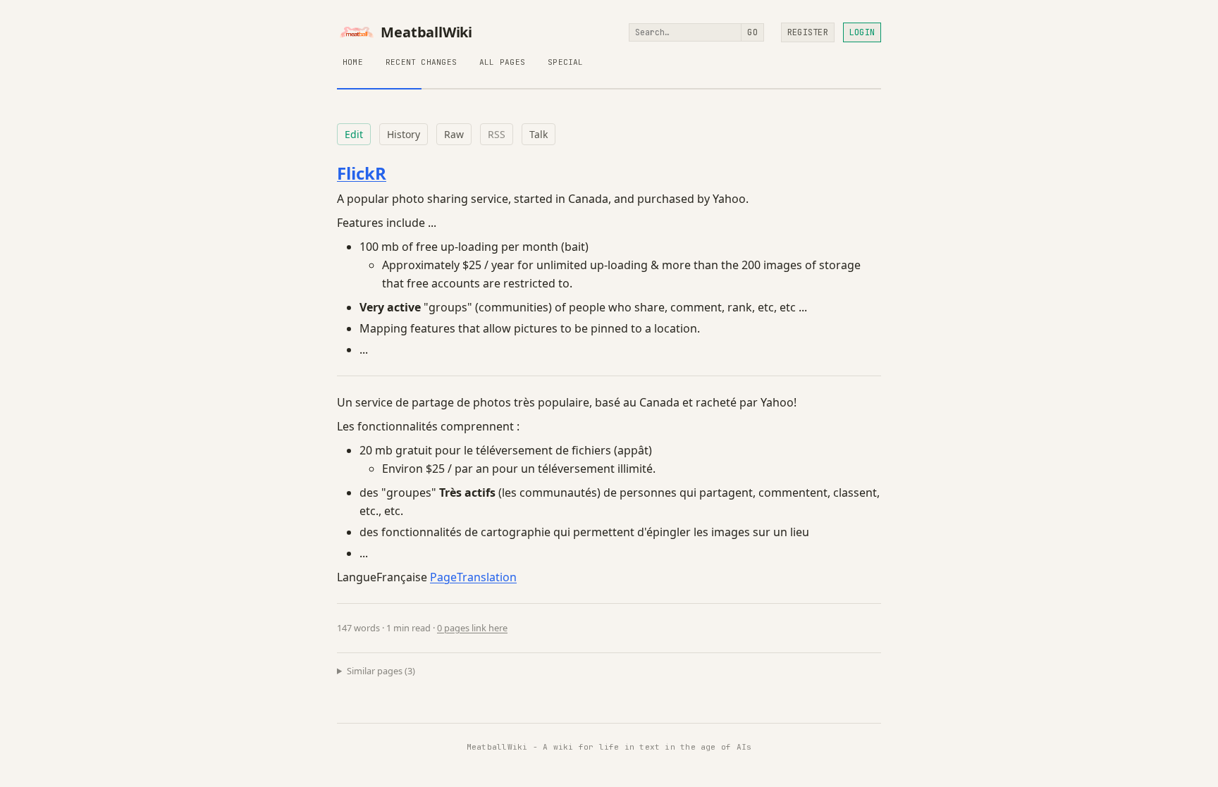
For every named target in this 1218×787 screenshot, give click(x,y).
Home (353, 62)
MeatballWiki (426, 32)
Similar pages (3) (381, 670)
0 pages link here (472, 627)
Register (807, 32)
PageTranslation (473, 577)
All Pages (502, 62)
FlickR (361, 173)
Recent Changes (421, 62)
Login (862, 32)
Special (566, 62)
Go (752, 32)
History (403, 134)
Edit (354, 134)
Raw (454, 134)
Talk (538, 134)
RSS (496, 134)
